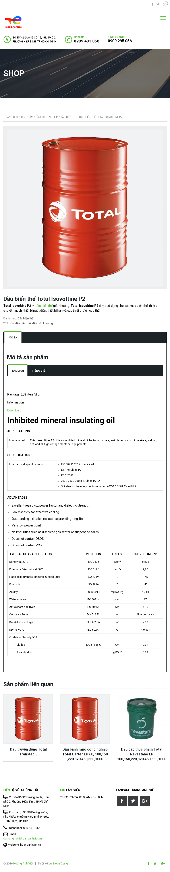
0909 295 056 (120, 40)
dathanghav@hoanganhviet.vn (22, 838)
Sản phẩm (26, 117)
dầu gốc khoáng (42, 323)
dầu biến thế (44, 305)
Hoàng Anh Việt (23, 863)
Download (14, 410)
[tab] (12, 337)
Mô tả (13, 337)
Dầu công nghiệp (47, 117)
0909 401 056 (86, 41)
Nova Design (61, 863)
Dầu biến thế (68, 117)
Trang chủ (11, 117)
